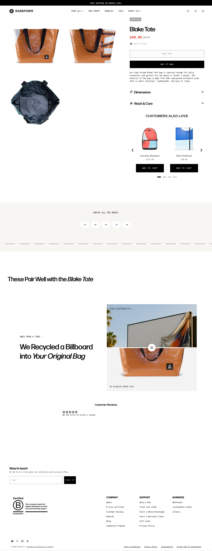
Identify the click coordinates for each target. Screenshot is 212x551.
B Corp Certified (115, 507)
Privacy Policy (147, 526)
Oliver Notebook (184, 156)
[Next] (201, 150)
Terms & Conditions (132, 547)
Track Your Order (148, 507)
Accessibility (167, 547)
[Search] (188, 11)
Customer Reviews (115, 512)
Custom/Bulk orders (182, 507)
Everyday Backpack (150, 156)
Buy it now (167, 64)
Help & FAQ (145, 502)
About (109, 502)
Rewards (110, 516)
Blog (108, 521)
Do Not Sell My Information (189, 547)
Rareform (21, 547)
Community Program (115, 526)
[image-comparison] (152, 347)
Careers (176, 512)
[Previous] (133, 150)
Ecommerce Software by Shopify (40, 547)
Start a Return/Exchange (152, 512)
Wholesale (177, 502)
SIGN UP (70, 480)
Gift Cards (145, 521)
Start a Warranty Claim (151, 516)
